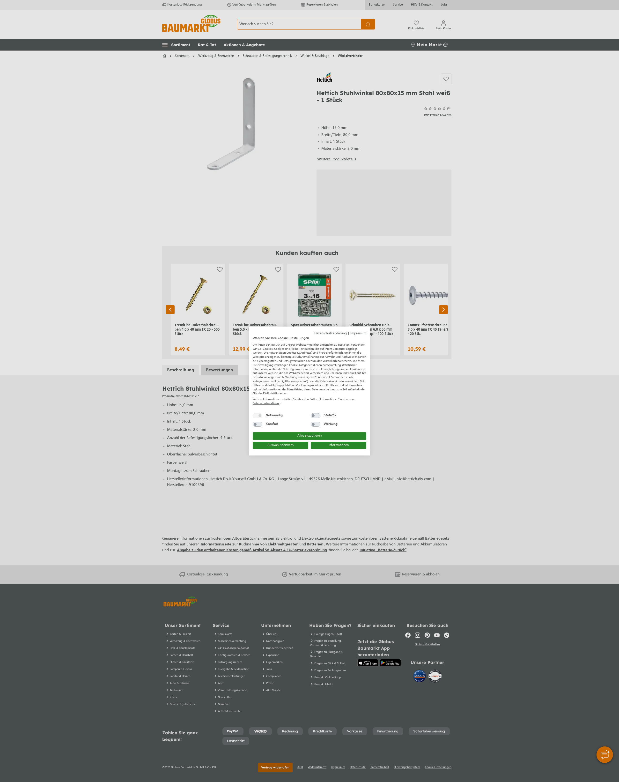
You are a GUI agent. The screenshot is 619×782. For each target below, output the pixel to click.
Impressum (358, 333)
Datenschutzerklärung (330, 333)
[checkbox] (257, 415)
